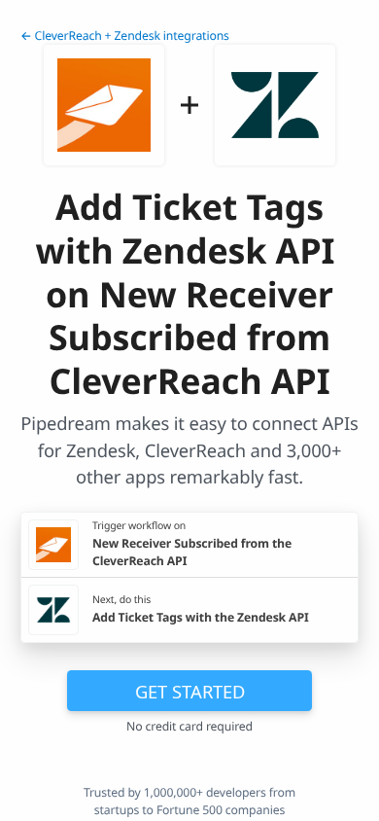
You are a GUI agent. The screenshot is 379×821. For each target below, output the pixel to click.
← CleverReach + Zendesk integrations (124, 35)
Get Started (190, 691)
